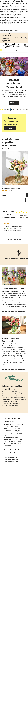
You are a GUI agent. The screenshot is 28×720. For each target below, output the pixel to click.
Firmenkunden (15, 37)
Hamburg (16, 306)
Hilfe (22, 37)
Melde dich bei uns (7, 410)
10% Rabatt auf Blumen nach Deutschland (13, 311)
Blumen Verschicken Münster (11, 459)
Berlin (3, 304)
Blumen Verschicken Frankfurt (11, 461)
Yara (3, 186)
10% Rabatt (5, 148)
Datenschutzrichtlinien (5, 14)
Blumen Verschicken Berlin (10, 457)
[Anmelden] (3, 45)
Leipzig (24, 306)
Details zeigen (3, 27)
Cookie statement (12, 27)
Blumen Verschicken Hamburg (11, 452)
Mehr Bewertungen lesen (14, 239)
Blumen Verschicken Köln (10, 455)
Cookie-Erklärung (4, 30)
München (20, 304)
